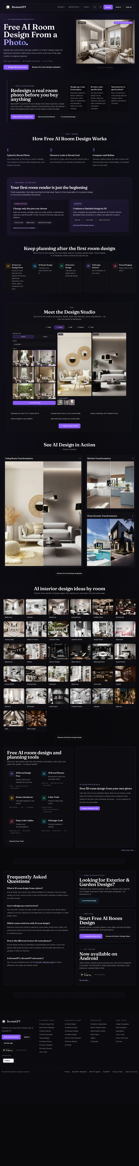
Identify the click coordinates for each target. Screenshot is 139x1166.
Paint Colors (94, 1035)
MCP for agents (94, 1072)
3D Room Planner (71, 1041)
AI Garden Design (71, 1035)
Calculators (120, 1031)
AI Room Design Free (46, 1024)
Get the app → (84, 980)
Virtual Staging (44, 1038)
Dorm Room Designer (46, 1028)
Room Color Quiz (122, 1038)
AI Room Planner (45, 1031)
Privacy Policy (118, 1072)
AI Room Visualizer (45, 1045)
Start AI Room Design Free (23, 117)
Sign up (129, 7)
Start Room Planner (11, 1037)
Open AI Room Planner (46, 117)
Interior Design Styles (98, 1028)
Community (94, 1041)
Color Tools (120, 1035)
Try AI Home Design (67, 117)
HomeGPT (106, 1072)
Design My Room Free (17, 67)
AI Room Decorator (46, 1035)
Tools (86, 7)
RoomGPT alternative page (44, 962)
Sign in (118, 7)
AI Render (68, 1045)
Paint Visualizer (121, 1028)
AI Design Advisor (45, 1041)
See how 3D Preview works (84, 225)
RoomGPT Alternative (79, 1072)
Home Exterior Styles (97, 1031)
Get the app (8, 1043)
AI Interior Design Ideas (98, 1024)
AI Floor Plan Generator (73, 1038)
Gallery (27, 1037)
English (7, 1061)
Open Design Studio (71, 426)
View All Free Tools (16, 841)
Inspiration (73, 7)
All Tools (119, 1041)
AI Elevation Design (71, 1031)
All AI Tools (43, 1052)
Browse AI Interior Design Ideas (69, 737)
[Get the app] (94, 7)
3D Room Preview (45, 1048)
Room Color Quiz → (128, 850)
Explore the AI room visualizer (25, 228)
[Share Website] (100, 7)
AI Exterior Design (71, 1028)
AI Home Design (70, 1024)
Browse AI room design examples (46, 67)
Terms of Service (131, 1072)
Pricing (67, 1072)
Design (61, 7)
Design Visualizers (122, 1024)
